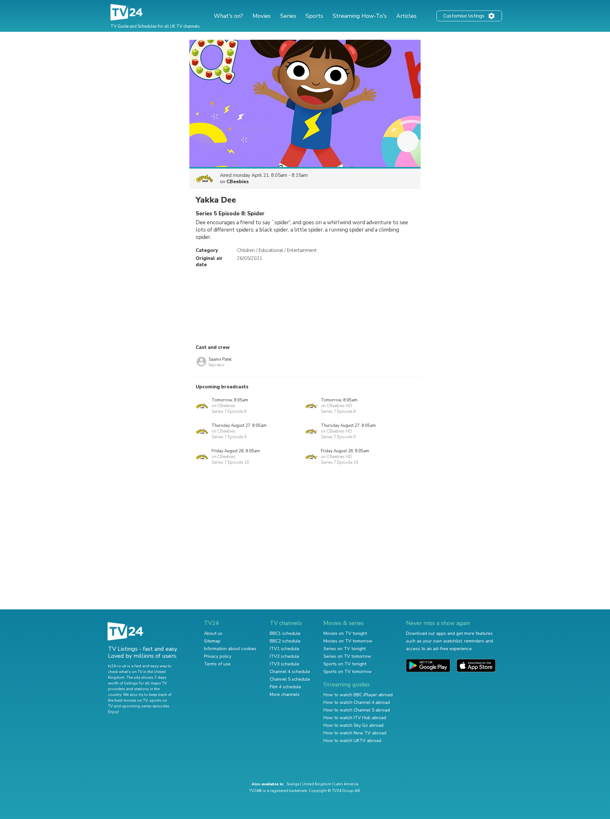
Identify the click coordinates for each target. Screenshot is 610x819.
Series (288, 16)
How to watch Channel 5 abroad (356, 710)
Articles (406, 16)
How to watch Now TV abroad (354, 733)
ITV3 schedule (284, 664)
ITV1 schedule (284, 649)
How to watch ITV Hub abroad (354, 718)
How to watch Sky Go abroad (353, 725)
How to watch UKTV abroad (352, 741)
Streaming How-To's (360, 16)
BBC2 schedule (285, 641)
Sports (314, 16)
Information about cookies (230, 649)
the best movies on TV (127, 700)
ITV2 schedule (284, 656)
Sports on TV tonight (344, 664)
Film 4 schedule (285, 687)
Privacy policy (217, 656)
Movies (262, 16)
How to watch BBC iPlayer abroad (358, 695)
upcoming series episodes (145, 706)
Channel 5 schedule (290, 679)
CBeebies (238, 181)
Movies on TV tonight (345, 633)
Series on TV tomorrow (347, 656)
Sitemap (212, 641)
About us (213, 633)
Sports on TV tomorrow (347, 672)
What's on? (228, 16)
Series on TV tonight (344, 649)
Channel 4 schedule (290, 672)
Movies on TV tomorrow (347, 641)
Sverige (293, 784)
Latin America (346, 784)
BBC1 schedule (285, 633)
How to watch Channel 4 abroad (356, 702)
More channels (285, 694)
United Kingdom (316, 784)
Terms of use (217, 664)
